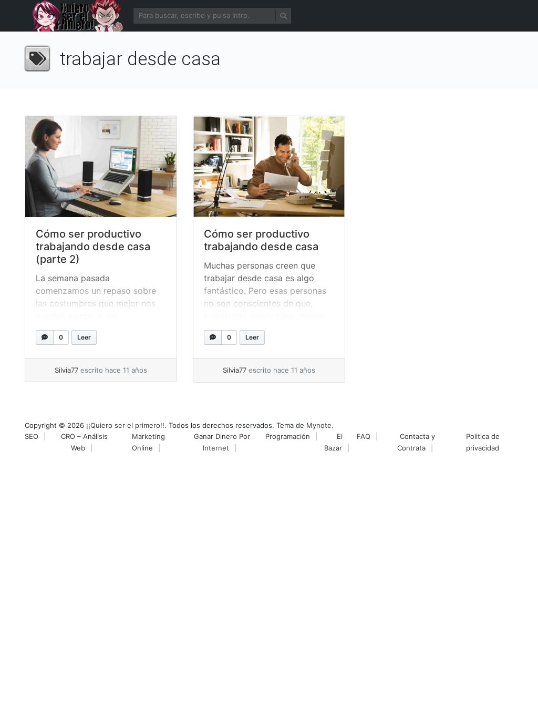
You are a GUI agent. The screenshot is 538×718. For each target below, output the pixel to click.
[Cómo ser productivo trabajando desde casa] (269, 166)
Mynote (319, 425)
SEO (31, 436)
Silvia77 (66, 370)
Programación (287, 436)
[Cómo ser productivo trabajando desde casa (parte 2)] (101, 166)
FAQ (363, 436)
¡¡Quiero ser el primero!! (125, 425)
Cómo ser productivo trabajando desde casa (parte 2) (93, 246)
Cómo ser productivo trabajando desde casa (261, 240)
